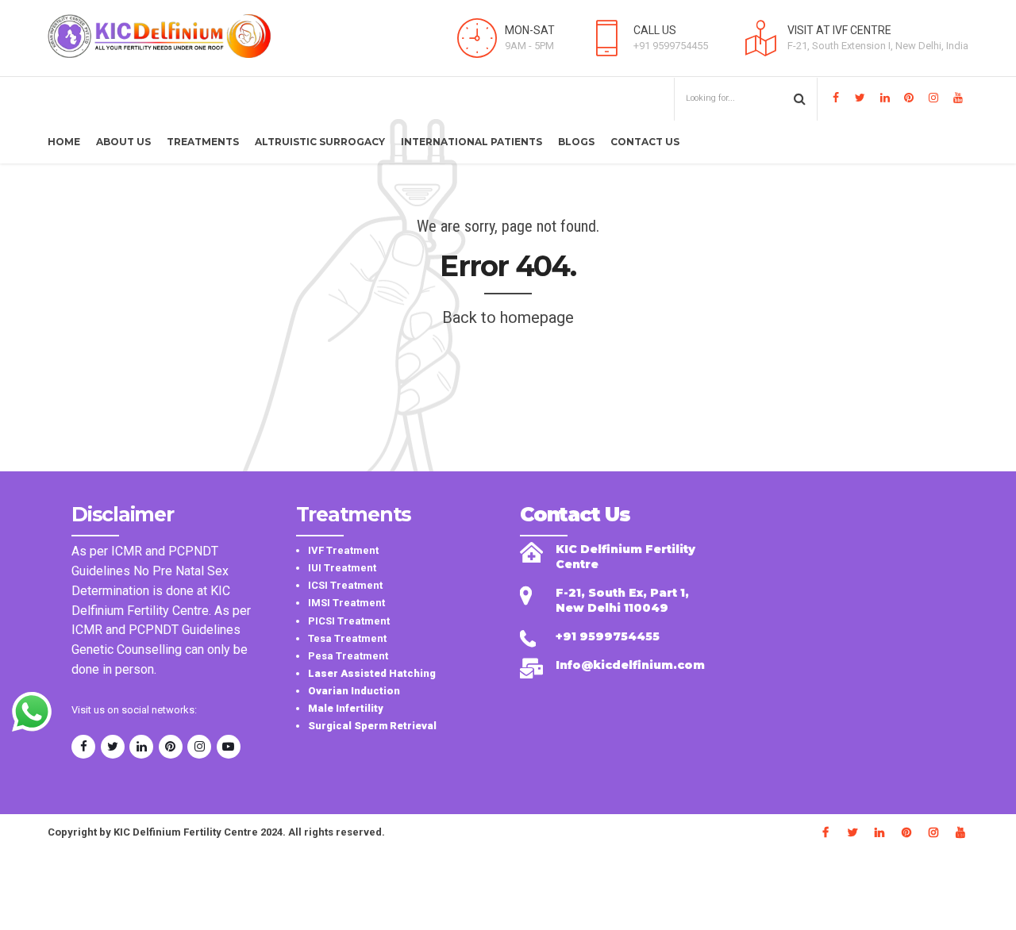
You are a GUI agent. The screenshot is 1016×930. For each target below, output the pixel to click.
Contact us (644, 142)
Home (64, 142)
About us (123, 142)
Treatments (203, 142)
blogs (576, 142)
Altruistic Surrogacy (320, 142)
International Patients (471, 142)
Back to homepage (508, 317)
